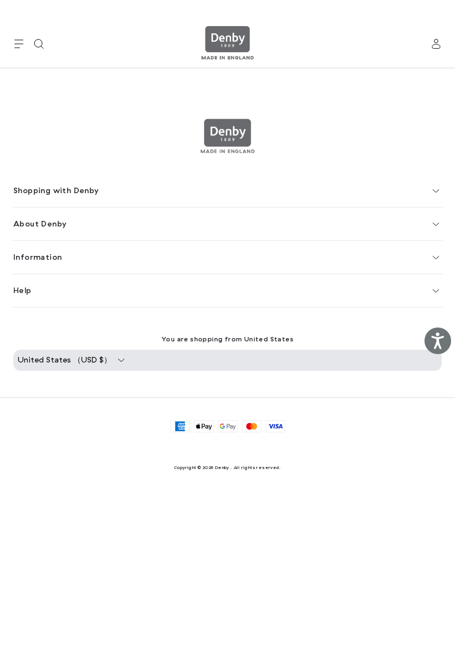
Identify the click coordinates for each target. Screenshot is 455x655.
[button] (18, 43)
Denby (222, 467)
